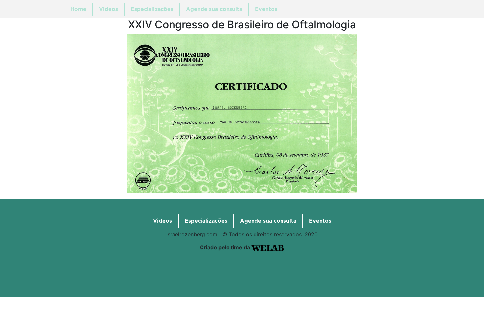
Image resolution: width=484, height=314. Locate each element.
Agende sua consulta (214, 9)
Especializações (152, 9)
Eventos (266, 9)
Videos (108, 9)
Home (78, 9)
